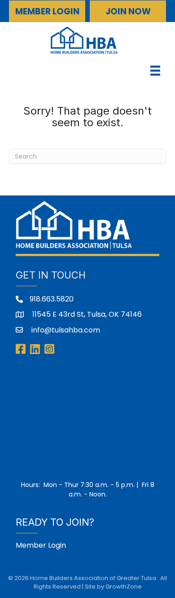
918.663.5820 (52, 299)
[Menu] (155, 70)
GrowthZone (123, 586)
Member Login (41, 545)
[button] (47, 11)
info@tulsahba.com (65, 330)
